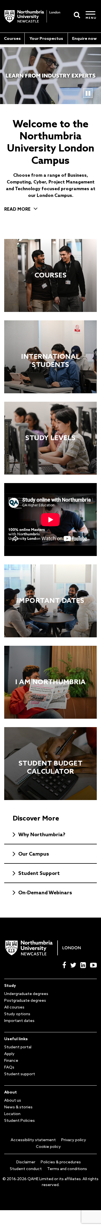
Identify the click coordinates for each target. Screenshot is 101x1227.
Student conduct (26, 1168)
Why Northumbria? (41, 834)
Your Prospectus (46, 38)
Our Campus (33, 853)
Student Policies (19, 1120)
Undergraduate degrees (26, 993)
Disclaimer (25, 1161)
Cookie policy (48, 1146)
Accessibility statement (33, 1139)
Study (10, 985)
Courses (12, 38)
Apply (9, 1053)
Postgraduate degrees (25, 1000)
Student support (19, 1073)
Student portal (17, 1046)
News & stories (18, 1106)
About (10, 1092)
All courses (14, 1007)
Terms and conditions (67, 1168)
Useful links (16, 1038)
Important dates (19, 1020)
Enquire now (84, 38)
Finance (11, 1060)
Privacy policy (73, 1139)
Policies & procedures (61, 1161)
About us (12, 1100)
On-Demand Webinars (45, 892)
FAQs (9, 1067)
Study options (17, 1013)
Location (12, 1113)
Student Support (39, 873)
